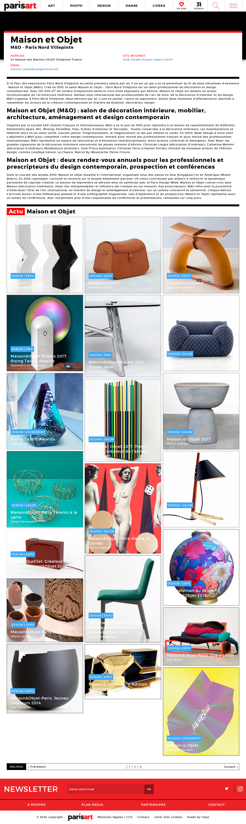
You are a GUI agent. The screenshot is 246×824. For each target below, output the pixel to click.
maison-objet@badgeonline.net (35, 69)
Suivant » (231, 766)
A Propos (36, 805)
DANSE (132, 6)
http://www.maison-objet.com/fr (148, 59)
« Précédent (37, 766)
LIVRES (159, 6)
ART (51, 6)
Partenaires (153, 805)
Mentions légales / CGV (115, 817)
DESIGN (104, 6)
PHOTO (76, 6)
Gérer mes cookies (168, 817)
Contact (217, 805)
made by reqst (198, 817)
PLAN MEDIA (92, 805)
